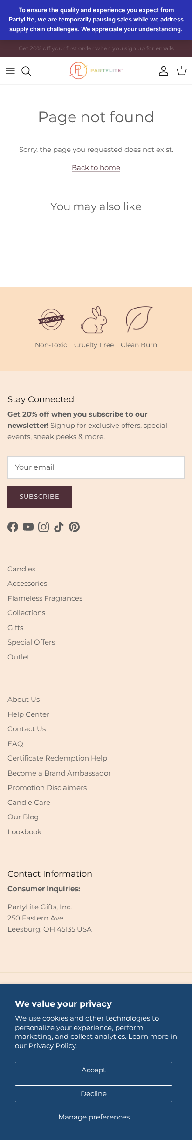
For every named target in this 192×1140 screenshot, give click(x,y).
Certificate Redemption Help (57, 758)
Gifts (15, 627)
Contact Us (26, 728)
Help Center (28, 714)
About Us (23, 699)
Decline (94, 1093)
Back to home (96, 167)
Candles (21, 568)
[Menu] (10, 71)
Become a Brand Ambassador (59, 773)
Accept (94, 1069)
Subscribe (40, 496)
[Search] (31, 71)
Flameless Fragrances (44, 598)
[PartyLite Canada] (96, 71)
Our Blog (23, 816)
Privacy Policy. (52, 1045)
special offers (104, 51)
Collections (26, 612)
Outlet (18, 656)
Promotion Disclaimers (47, 787)
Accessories (27, 583)
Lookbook (24, 831)
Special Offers (31, 642)
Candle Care (28, 802)
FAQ (15, 743)
